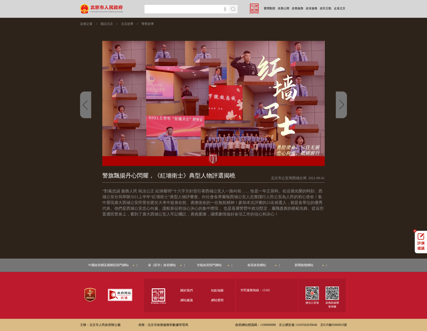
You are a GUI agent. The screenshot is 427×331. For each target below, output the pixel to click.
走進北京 (339, 8)
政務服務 (297, 8)
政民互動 (325, 8)
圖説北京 (107, 24)
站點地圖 (217, 290)
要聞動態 (269, 8)
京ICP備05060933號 (333, 325)
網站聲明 (217, 300)
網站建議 (186, 300)
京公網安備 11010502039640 (298, 325)
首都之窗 (86, 24)
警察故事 (147, 24)
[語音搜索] (225, 9)
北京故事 (127, 24)
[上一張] (85, 105)
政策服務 (311, 8)
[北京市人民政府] (102, 8)
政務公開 (283, 8)
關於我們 (186, 290)
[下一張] (341, 105)
